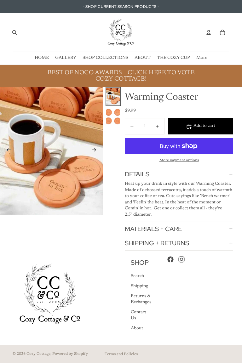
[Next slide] (96, 151)
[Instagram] (181, 259)
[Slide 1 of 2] (113, 96)
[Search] (14, 32)
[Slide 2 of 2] (113, 116)
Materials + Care (153, 229)
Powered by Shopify (70, 354)
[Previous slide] (7, 151)
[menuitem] (201, 58)
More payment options (179, 160)
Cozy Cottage (38, 354)
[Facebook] (170, 259)
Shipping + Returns (157, 243)
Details (137, 174)
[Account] (209, 32)
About (137, 328)
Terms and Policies (121, 354)
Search (137, 276)
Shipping (139, 286)
